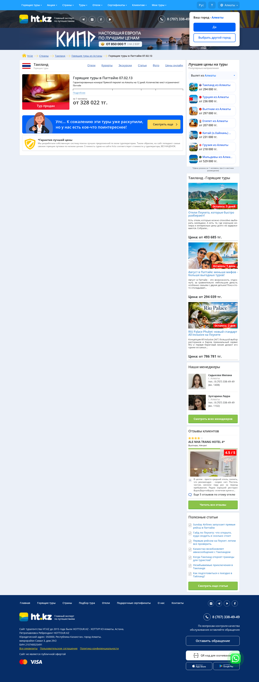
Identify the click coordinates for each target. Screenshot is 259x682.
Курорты (107, 65)
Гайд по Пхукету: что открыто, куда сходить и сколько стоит (212, 534)
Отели (96, 5)
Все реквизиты (28, 648)
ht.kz (30, 55)
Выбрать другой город (214, 37)
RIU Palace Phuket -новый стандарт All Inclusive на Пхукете (212, 333)
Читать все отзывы (213, 504)
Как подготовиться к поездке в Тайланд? (212, 574)
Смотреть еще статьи (213, 585)
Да (214, 27)
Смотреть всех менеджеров (213, 419)
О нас (161, 603)
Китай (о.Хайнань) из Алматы (223, 133)
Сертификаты (116, 5)
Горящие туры (30, 5)
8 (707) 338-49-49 (180, 19)
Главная (25, 603)
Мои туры (158, 5)
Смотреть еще (163, 124)
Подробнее (79, 92)
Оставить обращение (213, 641)
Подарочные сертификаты (134, 603)
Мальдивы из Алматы (218, 157)
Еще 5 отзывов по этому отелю (214, 494)
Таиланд (60, 55)
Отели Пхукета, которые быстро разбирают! (211, 214)
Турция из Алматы (215, 97)
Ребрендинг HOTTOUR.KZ (54, 633)
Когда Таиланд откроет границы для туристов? (213, 558)
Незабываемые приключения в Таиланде (213, 566)
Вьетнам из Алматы (216, 109)
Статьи (142, 65)
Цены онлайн (174, 65)
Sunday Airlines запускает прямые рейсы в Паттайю (214, 526)
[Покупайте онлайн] (31, 662)
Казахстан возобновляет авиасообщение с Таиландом (211, 550)
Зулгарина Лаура (219, 396)
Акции (51, 5)
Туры (82, 5)
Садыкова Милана (220, 375)
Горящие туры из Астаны (87, 55)
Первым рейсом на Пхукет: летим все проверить (214, 542)
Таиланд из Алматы (216, 85)
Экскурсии (125, 65)
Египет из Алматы (215, 121)
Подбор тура (87, 603)
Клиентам (138, 5)
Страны (67, 5)
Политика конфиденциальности (99, 648)
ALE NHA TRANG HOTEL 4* (206, 442)
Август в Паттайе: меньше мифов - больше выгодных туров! (213, 273)
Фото (156, 65)
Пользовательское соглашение (59, 648)
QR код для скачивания (216, 655)
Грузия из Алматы (215, 145)
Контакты (178, 603)
